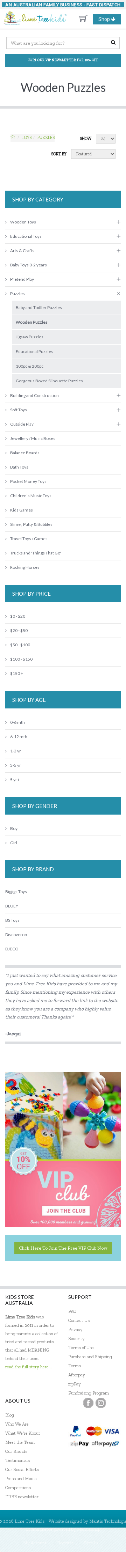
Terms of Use (81, 1347)
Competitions (18, 1487)
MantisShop (88, 1529)
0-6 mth (17, 722)
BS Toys (12, 920)
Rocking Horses (25, 567)
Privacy (75, 1329)
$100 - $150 (21, 659)
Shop (109, 20)
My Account (35, 1542)
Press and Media (21, 1478)
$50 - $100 (20, 644)
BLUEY (11, 906)
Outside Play (22, 424)
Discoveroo (16, 934)
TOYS (26, 137)
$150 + (16, 673)
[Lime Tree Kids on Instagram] (101, 1403)
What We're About (22, 1433)
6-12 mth (18, 736)
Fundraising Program (88, 1393)
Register (65, 1542)
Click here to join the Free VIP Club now (63, 1248)
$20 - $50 (19, 630)
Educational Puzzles (34, 351)
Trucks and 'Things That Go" (36, 553)
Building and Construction (34, 395)
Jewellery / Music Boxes (32, 438)
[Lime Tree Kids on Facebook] (88, 1403)
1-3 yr (15, 750)
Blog (9, 1415)
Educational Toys (26, 236)
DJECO (11, 948)
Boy (14, 828)
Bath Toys (19, 467)
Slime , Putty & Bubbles (31, 524)
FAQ (72, 1311)
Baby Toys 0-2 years (28, 264)
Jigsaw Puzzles (29, 336)
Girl (13, 842)
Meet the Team (20, 1442)
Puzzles (46, 137)
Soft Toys (18, 409)
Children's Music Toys (30, 495)
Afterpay (76, 1374)
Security (76, 1338)
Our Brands (16, 1451)
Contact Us (79, 1320)
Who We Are (17, 1424)
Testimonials (17, 1460)
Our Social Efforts (22, 1469)
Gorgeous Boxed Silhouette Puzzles (49, 380)
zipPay (74, 1383)
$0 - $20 (17, 616)
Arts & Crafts (22, 250)
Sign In (91, 1542)
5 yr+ (15, 779)
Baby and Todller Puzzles (39, 307)
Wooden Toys (23, 222)
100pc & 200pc (29, 366)
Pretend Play (22, 279)
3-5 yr (15, 765)
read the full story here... (28, 1366)
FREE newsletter (21, 1496)
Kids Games (21, 510)
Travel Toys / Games (29, 538)
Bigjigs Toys (16, 891)
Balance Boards (25, 452)
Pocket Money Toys (28, 481)
